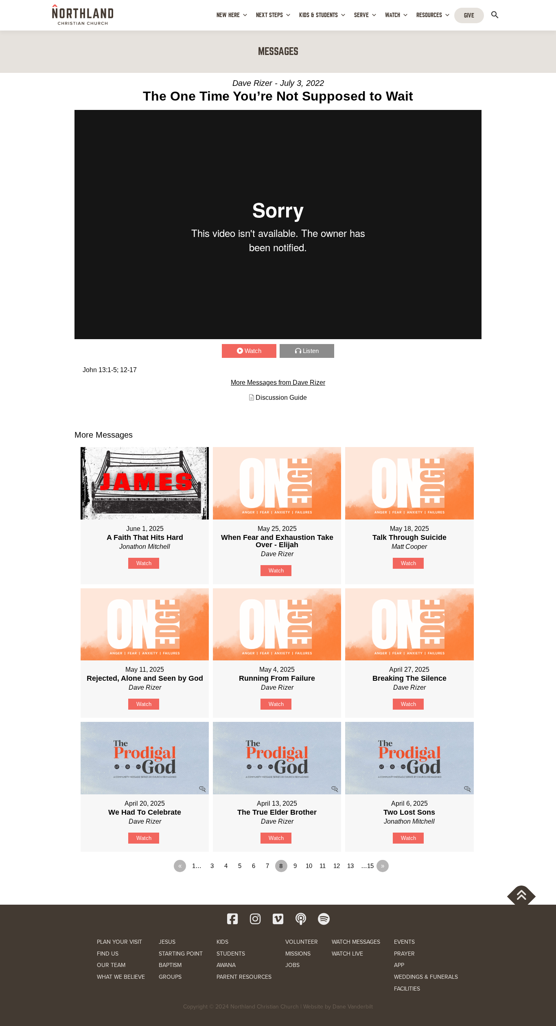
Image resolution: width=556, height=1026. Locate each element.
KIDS (222, 941)
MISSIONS (298, 953)
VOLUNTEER (301, 941)
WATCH (392, 15)
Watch (253, 350)
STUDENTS (231, 953)
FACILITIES (407, 988)
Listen (311, 350)
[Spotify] (323, 919)
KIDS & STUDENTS (318, 15)
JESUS (167, 941)
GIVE (469, 15)
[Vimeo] (278, 919)
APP (399, 965)
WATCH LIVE (347, 953)
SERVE (361, 15)
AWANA (226, 965)
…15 (367, 865)
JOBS (292, 965)
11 (323, 865)
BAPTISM (170, 965)
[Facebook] (232, 919)
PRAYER (404, 953)
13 (350, 865)
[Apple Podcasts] (301, 919)
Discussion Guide (281, 397)
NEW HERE (228, 15)
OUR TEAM (111, 965)
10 (309, 865)
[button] (495, 15)
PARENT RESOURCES (244, 976)
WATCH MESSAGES (356, 941)
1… (196, 865)
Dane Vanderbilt (353, 1006)
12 (336, 865)
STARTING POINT (181, 953)
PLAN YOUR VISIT (119, 941)
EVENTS (404, 941)
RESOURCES (429, 15)
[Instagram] (255, 919)
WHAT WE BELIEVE (121, 976)
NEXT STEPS (269, 15)
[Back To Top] (521, 896)
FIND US (107, 953)
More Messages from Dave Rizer (278, 382)
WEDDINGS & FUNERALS (426, 976)
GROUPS (170, 976)
